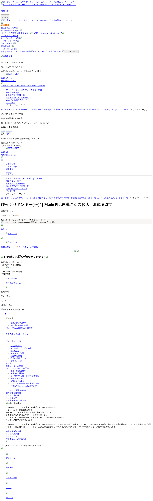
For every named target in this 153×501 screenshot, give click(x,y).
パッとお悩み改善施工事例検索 (19, 328)
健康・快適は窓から (19, 371)
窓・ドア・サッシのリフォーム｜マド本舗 (24, 90)
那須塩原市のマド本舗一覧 (17, 98)
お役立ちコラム (17, 378)
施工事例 (15, 86)
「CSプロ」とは (8, 49)
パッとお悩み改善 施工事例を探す (15, 33)
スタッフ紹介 (25, 86)
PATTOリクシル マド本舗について (47, 33)
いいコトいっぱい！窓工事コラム (47, 51)
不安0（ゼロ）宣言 (9, 41)
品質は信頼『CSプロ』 (20, 358)
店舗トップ (6, 86)
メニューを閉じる (71, 51)
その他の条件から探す (10, 30)
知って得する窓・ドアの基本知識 (25, 376)
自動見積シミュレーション (17, 334)
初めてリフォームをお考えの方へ (25, 383)
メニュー (5, 18)
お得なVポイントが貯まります (24, 386)
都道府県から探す (8, 28)
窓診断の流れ (6, 46)
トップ (4, 314)
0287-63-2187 (13, 74)
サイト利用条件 (12, 395)
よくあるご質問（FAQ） (16, 390)
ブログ (34, 86)
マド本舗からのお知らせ (16, 400)
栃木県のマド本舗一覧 (15, 95)
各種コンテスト (17, 361)
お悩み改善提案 (17, 373)
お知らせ (41, 86)
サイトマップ (11, 398)
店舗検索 (5, 11)
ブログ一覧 (10, 103)
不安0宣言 (15, 351)
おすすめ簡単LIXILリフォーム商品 (16, 51)
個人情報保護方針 (13, 393)
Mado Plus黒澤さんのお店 (16, 100)
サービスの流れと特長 (10, 38)
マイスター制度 (7, 44)
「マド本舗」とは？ (9, 36)
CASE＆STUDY (17, 381)
